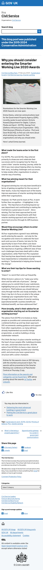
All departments (16, 532)
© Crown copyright (21, 565)
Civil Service (10, 16)
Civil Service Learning (14, 75)
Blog (4, 12)
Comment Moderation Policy (11, 477)
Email (26, 450)
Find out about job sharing (11, 499)
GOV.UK (5, 532)
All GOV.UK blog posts (27, 529)
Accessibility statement (11, 535)
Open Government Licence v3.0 (14, 546)
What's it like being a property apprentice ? (11, 432)
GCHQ (28, 422)
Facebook (27, 447)
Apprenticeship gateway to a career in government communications (30, 434)
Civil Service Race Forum (10, 501)
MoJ (9, 424)
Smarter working (29, 75)
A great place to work (13, 422)
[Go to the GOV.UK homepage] (10, 3)
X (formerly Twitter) (10, 447)
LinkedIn (7, 450)
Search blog (7, 27)
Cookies (26, 535)
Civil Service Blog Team (10, 73)
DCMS (23, 422)
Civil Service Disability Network (12, 503)
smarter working (17, 424)
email (35, 471)
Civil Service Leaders (9, 496)
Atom (26, 513)
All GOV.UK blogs (9, 529)
